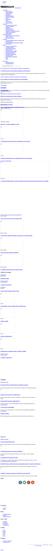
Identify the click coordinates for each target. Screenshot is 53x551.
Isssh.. (4, 531)
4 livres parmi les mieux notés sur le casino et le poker (12, 107)
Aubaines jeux (6, 525)
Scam (7, 57)
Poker (4, 2)
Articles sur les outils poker (11, 46)
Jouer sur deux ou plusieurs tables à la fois (10, 291)
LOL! (4, 530)
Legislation (8, 14)
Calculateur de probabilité (11, 54)
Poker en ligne (9, 11)
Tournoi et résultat (9, 12)
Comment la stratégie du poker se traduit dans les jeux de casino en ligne (16, 158)
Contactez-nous (6, 542)
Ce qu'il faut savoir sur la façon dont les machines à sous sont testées (15, 70)
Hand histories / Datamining (11, 56)
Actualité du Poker (7, 514)
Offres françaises (9, 36)
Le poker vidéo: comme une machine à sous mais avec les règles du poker (16, 235)
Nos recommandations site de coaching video (15, 40)
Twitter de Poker (9, 22)
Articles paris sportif (10, 29)
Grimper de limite (4, 321)
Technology (5, 523)
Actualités (5, 10)
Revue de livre (9, 43)
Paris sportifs (8, 19)
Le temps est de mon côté (6, 284)
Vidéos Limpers (9, 33)
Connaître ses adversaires (6, 357)
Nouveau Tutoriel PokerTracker (8, 441)
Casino (7, 20)
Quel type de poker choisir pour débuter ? (10, 252)
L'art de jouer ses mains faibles (7, 407)
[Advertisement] (26, 198)
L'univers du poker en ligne (11, 25)
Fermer (2, 549)
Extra (7, 59)
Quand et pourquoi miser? (6, 336)
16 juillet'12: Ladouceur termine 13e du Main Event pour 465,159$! (15, 473)
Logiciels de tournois (10, 53)
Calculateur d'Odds (10, 47)
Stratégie (5, 24)
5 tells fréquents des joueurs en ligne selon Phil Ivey (12, 451)
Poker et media (9, 13)
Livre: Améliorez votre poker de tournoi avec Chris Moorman (14, 79)
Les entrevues (8, 21)
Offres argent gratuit (10, 38)
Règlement (8, 27)
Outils (4, 45)
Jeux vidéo (5, 522)
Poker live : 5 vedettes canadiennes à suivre (10, 124)
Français (12, 62)
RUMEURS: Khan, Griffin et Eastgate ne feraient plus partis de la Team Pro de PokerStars (21, 463)
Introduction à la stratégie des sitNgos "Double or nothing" (13, 351)
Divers (7, 18)
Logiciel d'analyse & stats (11, 52)
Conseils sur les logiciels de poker (12, 31)
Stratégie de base (9, 28)
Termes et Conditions (7, 540)
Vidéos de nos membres (10, 32)
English (11, 63)
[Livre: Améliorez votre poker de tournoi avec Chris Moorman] (14, 76)
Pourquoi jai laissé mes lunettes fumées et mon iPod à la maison (14, 384)
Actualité (5, 521)
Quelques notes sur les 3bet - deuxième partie (10, 394)
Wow (4, 533)
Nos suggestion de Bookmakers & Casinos (14, 42)
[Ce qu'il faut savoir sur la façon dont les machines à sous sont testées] (15, 68)
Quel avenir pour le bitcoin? (7, 104)
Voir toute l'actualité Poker (6, 160)
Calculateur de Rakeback (11, 48)
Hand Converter (9, 49)
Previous (2, 87)
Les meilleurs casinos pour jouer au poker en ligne (11, 269)
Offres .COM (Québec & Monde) (12, 35)
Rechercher (5, 66)
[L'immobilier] (4, 85)
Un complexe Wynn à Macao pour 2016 (9, 457)
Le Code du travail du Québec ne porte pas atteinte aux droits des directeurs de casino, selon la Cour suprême (24, 181)
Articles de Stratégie (10, 26)
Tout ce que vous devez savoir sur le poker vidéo (11, 218)
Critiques (5, 39)
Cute (4, 534)
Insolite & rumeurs (9, 15)
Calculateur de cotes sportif (11, 50)
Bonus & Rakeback (7, 34)
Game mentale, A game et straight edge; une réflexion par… (14, 306)
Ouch (4, 535)
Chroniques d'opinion (10, 17)
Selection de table (9, 55)
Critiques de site (9, 41)
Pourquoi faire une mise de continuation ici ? (10, 401)
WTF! (4, 532)
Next (5, 87)
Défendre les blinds (5, 278)
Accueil (4, 1)
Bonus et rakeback (7, 516)
